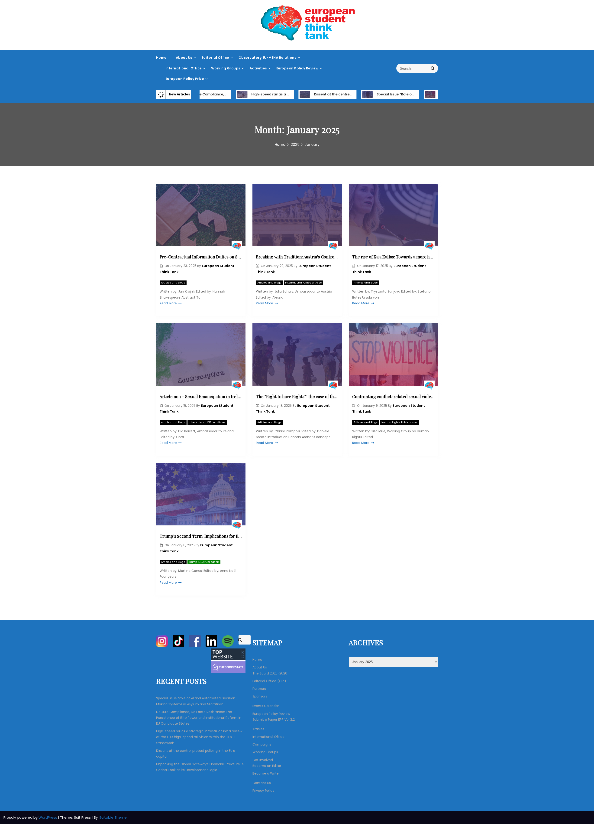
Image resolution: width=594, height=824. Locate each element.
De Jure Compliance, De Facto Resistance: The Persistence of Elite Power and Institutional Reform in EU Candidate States (198, 718)
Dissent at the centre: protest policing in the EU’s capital (342, 94)
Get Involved (262, 760)
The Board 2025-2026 (269, 673)
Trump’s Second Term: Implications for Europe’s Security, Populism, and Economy (201, 536)
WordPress (48, 817)
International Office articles (303, 282)
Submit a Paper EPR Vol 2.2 (273, 719)
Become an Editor (266, 765)
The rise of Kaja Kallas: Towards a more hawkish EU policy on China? (393, 257)
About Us (184, 57)
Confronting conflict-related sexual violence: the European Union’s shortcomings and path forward (393, 396)
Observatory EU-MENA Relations (268, 57)
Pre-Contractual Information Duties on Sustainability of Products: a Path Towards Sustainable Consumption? (201, 257)
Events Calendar (265, 705)
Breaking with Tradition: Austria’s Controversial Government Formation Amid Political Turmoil (297, 257)
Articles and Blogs (173, 282)
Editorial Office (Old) (269, 681)
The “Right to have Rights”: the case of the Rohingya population (297, 396)
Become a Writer (266, 773)
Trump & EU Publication (204, 562)
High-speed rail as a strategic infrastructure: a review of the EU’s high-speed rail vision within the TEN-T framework (199, 737)
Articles (258, 729)
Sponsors (259, 696)
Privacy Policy (263, 790)
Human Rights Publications (399, 422)
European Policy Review (297, 68)
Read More (168, 303)
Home (161, 57)
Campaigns (261, 744)
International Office (183, 68)
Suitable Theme (113, 817)
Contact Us (261, 783)
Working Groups (225, 68)
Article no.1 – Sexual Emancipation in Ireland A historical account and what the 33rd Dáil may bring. (201, 396)
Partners (259, 688)
